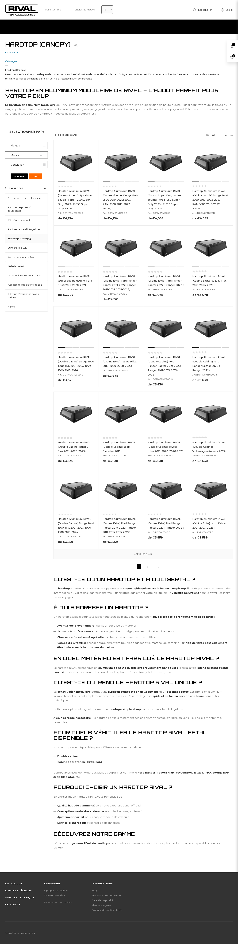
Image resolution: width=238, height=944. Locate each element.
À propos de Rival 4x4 (56, 890)
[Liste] (231, 135)
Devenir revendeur (55, 895)
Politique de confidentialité (107, 910)
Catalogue (13, 883)
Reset (35, 176)
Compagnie (52, 883)
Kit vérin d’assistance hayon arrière (65, 78)
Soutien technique (19, 897)
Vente (88, 78)
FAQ (94, 890)
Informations (102, 883)
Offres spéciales (18, 890)
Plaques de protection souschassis (58, 74)
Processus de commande (106, 895)
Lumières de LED (141, 74)
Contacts (12, 904)
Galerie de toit (185, 74)
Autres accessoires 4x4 (164, 74)
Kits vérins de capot (89, 74)
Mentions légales (101, 905)
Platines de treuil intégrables (116, 74)
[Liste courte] (207, 135)
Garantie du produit (103, 900)
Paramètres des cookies (58, 902)
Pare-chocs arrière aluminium (22, 74)
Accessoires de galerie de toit (29, 78)
